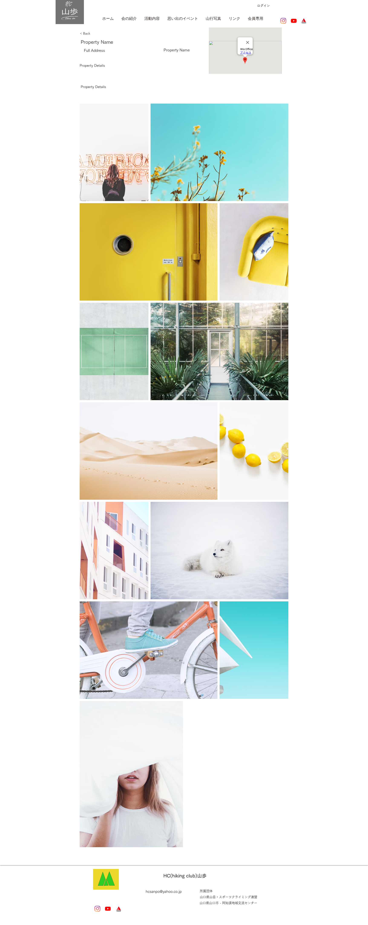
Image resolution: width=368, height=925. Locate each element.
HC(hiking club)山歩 (185, 875)
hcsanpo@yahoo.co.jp (164, 891)
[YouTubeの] (294, 21)
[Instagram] (283, 21)
